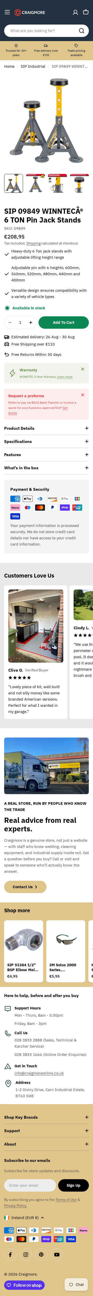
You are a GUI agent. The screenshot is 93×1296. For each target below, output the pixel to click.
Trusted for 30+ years (16, 53)
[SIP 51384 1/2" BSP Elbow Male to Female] (23, 939)
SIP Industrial (33, 66)
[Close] (83, 369)
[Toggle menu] (7, 12)
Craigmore (28, 1274)
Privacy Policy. (15, 1205)
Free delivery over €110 (46, 53)
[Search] (82, 31)
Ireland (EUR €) (25, 1217)
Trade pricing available (76, 53)
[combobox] (46, 31)
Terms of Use (66, 1199)
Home (9, 66)
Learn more (65, 377)
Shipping (33, 243)
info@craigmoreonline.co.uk (39, 1073)
